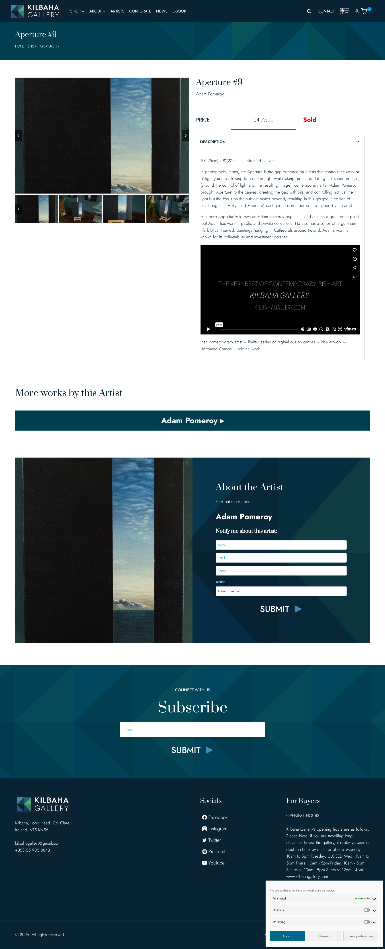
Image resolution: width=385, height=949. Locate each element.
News (162, 11)
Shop (32, 46)
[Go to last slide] (18, 135)
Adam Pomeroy (210, 94)
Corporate (140, 11)
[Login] (356, 11)
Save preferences (360, 936)
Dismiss (324, 936)
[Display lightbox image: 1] (102, 136)
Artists (117, 11)
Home (20, 46)
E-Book (179, 11)
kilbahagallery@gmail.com (37, 843)
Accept (288, 936)
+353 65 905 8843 (32, 850)
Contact (326, 11)
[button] (36, 209)
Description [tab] (213, 141)
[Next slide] (185, 135)
